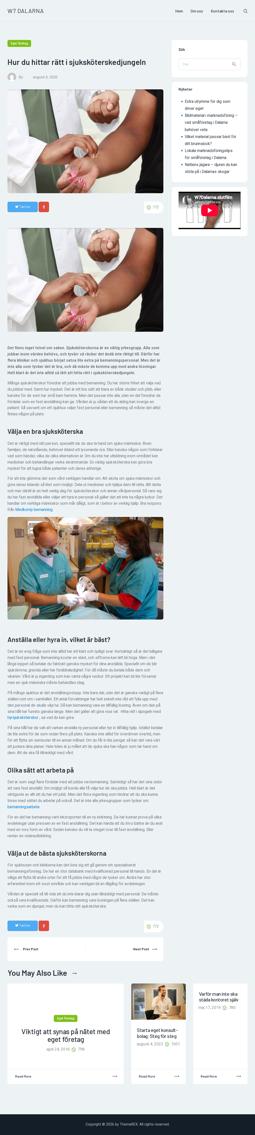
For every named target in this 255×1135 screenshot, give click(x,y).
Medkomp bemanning (34, 509)
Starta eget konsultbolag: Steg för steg (157, 1033)
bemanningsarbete (23, 807)
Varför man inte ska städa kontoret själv (219, 996)
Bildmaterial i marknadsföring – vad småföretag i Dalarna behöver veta (211, 122)
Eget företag (19, 43)
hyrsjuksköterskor (22, 717)
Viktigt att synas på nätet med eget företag (65, 1035)
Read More (23, 1076)
